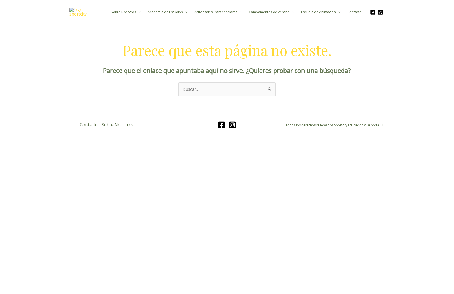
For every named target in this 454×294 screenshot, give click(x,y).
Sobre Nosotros (123, 11)
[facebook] (373, 12)
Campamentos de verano (269, 11)
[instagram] (381, 12)
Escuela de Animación (318, 11)
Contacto (354, 11)
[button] (138, 12)
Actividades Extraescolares (216, 11)
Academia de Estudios (165, 11)
